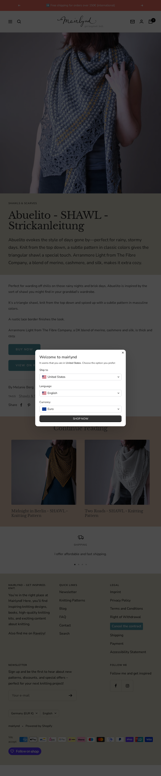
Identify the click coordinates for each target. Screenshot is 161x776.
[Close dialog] (123, 353)
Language (45, 386)
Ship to (43, 370)
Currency (45, 402)
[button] (80, 377)
